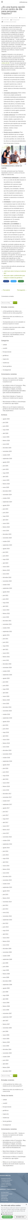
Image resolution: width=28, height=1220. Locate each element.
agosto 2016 (6, 847)
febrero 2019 (6, 743)
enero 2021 (6, 660)
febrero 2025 (6, 483)
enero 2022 (6, 617)
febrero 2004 (6, 1067)
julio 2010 (5, 923)
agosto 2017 (6, 808)
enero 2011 (6, 912)
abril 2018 (5, 779)
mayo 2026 (6, 429)
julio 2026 (5, 422)
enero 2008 (6, 1009)
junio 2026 (6, 426)
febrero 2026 (6, 440)
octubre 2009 (6, 955)
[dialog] (14, 1211)
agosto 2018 (6, 764)
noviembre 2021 (7, 624)
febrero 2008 (6, 1006)
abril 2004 (5, 1064)
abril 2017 (5, 822)
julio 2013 (5, 909)
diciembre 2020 (7, 664)
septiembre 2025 (7, 458)
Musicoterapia (6, 401)
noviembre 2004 (7, 1053)
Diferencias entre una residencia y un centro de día (13, 317)
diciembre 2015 (7, 876)
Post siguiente (22, 290)
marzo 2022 (6, 610)
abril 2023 (5, 563)
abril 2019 (5, 736)
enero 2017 (6, 833)
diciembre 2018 (7, 750)
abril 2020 (5, 692)
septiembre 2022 (7, 588)
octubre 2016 (6, 840)
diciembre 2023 (7, 534)
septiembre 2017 (7, 804)
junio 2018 (6, 772)
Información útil (4, 1186)
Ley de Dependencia (5, 1181)
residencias (6, 362)
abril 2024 (5, 519)
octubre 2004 (6, 1056)
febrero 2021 (6, 656)
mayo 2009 (6, 970)
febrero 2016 (6, 869)
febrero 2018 (6, 786)
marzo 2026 (6, 437)
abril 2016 (5, 862)
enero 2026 (6, 444)
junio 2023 (6, 556)
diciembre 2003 (7, 1071)
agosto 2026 (6, 419)
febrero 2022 (6, 613)
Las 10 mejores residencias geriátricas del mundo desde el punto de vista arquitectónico (14, 408)
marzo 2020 (6, 696)
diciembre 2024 (7, 491)
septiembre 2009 (7, 959)
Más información (9, 1212)
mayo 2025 (6, 473)
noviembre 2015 (7, 880)
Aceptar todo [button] (7, 1217)
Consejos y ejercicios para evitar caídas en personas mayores (14, 328)
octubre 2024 (6, 498)
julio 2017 (5, 811)
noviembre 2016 (7, 837)
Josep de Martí (14, 17)
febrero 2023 (6, 570)
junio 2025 (6, 469)
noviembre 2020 (7, 667)
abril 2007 (5, 1020)
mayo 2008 (6, 995)
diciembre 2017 (7, 793)
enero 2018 (6, 790)
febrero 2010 (6, 941)
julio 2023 (5, 552)
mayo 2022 (6, 602)
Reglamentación (4, 1195)
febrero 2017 (6, 829)
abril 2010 (5, 934)
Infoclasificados (4, 1198)
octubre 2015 (6, 883)
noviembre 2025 (7, 451)
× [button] (26, 1204)
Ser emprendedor (5, 1192)
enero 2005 (6, 1046)
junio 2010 (6, 927)
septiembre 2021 (7, 631)
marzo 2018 (6, 782)
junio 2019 (6, 728)
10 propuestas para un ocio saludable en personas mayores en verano (14, 322)
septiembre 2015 (7, 887)
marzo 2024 (6, 523)
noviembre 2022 (7, 581)
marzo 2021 (6, 653)
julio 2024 (5, 509)
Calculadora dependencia (6, 1180)
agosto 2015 (6, 891)
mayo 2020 (6, 689)
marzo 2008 (6, 1002)
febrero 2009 (6, 973)
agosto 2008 (6, 988)
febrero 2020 (6, 700)
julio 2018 (5, 768)
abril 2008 (5, 999)
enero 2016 (6, 873)
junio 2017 (6, 815)
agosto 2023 (6, 548)
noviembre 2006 (7, 1027)
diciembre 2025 (7, 447)
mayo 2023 (6, 559)
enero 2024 (6, 530)
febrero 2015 (6, 898)
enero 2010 (6, 945)
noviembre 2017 (7, 797)
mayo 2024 (6, 516)
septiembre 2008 (7, 984)
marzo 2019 (6, 739)
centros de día (5, 63)
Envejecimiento (7, 352)
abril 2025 (5, 476)
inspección (6, 359)
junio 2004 (6, 1060)
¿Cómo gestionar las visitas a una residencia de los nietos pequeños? (12, 312)
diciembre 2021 (7, 620)
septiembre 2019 (7, 718)
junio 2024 (6, 512)
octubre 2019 (6, 714)
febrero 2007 (6, 1024)
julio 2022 (5, 595)
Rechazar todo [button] (20, 1217)
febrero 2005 (6, 1042)
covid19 (5, 348)
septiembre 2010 (7, 919)
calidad (5, 344)
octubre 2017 (6, 801)
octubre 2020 (6, 671)
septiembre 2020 (7, 674)
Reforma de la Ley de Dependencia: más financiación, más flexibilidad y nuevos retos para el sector (14, 334)
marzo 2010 (6, 937)
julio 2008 (5, 991)
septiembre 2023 (7, 545)
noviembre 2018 (7, 754)
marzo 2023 (6, 566)
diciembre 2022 (7, 577)
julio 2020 (5, 682)
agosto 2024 (6, 505)
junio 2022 (6, 599)
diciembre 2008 (7, 981)
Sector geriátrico (7, 366)
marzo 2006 (6, 1035)
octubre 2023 (6, 541)
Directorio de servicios (6, 1178)
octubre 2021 (6, 628)
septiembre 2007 (7, 1017)
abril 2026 (5, 433)
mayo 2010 (6, 930)
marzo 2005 (6, 1038)
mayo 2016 (6, 858)
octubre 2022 (6, 584)
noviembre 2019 (7, 710)
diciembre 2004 (7, 1049)
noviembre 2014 (7, 901)
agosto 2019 (6, 721)
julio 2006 (5, 1031)
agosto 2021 (6, 635)
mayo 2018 (6, 775)
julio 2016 (5, 851)
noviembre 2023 (7, 537)
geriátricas (5, 355)
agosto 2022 (6, 592)
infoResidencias (23, 2)
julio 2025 (5, 465)
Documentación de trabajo (6, 1193)
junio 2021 (6, 642)
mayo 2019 (6, 732)
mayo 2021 (6, 646)
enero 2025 (6, 487)
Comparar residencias (6, 1183)
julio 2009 (5, 963)
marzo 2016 (6, 865)
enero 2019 (6, 746)
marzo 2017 (6, 826)
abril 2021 (5, 649)
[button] (14, 1214)
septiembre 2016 (7, 844)
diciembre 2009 (7, 948)
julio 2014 (5, 905)
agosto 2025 (6, 462)
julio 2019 (5, 725)
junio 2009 (6, 966)
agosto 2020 (6, 678)
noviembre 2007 (7, 1013)
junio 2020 (6, 685)
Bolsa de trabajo (4, 1200)
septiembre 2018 (7, 761)
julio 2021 (5, 638)
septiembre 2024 (7, 501)
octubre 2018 (6, 757)
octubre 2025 (6, 455)
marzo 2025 (6, 480)
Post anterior (5, 290)
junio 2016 (6, 855)
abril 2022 (5, 606)
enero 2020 (6, 703)
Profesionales (4, 1197)
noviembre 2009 (7, 952)
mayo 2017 (6, 819)
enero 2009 (6, 977)
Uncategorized (15, 19)
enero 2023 (6, 574)
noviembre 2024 (7, 494)
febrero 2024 (6, 527)
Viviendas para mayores (6, 1184)
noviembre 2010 (7, 916)
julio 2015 (5, 894)
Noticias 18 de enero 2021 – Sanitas (13, 378)
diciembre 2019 (7, 707)
